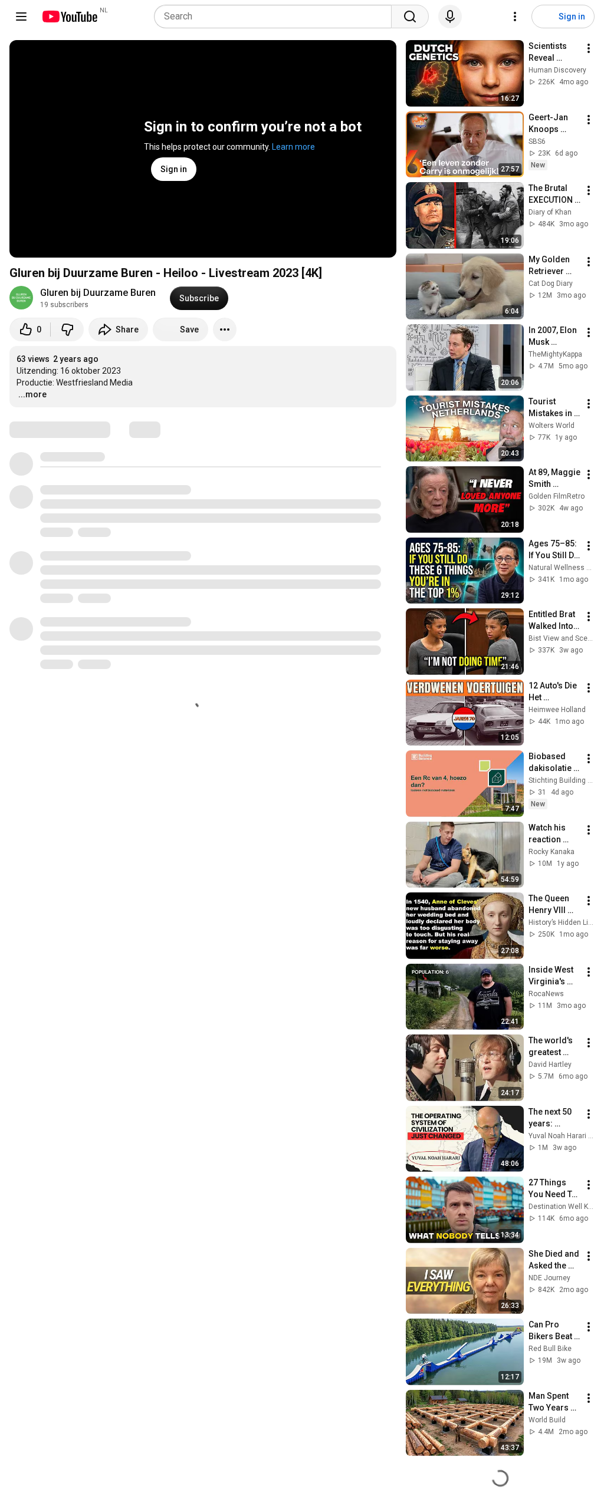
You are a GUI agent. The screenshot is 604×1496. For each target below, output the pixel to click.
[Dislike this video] (67, 329)
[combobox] (276, 16)
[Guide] (21, 16)
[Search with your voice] (450, 16)
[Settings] (515, 16)
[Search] (410, 16)
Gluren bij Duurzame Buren (98, 292)
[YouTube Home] (69, 16)
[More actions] (225, 329)
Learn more (293, 146)
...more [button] (32, 394)
